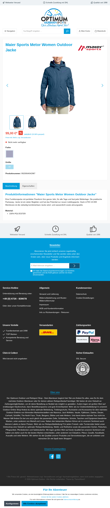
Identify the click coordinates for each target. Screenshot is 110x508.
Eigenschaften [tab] (28, 186)
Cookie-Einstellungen (85, 298)
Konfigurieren (12, 504)
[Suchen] (67, 31)
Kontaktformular (24, 306)
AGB (50, 273)
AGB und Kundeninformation (51, 308)
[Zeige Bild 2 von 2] (57, 112)
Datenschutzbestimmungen (53, 271)
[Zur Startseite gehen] (55, 17)
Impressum (44, 304)
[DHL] (48, 332)
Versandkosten (49, 477)
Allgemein (44, 288)
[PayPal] (85, 332)
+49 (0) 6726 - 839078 (15, 298)
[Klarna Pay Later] (95, 340)
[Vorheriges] (8, 85)
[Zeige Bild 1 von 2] (53, 112)
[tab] (11, 186)
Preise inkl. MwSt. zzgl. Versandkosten (18, 137)
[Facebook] (52, 456)
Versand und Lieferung (49, 294)
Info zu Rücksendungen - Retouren (54, 312)
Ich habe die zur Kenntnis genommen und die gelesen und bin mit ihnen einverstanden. (53, 273)
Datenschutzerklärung (70, 499)
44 (9, 167)
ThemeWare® (79, 479)
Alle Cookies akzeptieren (34, 504)
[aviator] (10, 154)
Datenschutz (81, 294)
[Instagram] (58, 456)
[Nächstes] (102, 85)
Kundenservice (84, 288)
